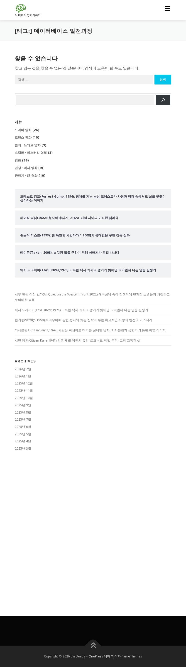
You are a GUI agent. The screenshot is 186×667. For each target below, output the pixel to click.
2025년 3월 (23, 448)
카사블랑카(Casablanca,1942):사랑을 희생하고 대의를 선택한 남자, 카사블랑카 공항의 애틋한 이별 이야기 (90, 330)
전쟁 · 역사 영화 (26, 168)
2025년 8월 (23, 412)
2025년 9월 (23, 405)
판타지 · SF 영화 (26, 175)
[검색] (163, 100)
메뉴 (166, 8)
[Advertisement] (93, 494)
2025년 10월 (24, 398)
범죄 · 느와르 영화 (28, 145)
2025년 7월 (23, 419)
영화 (18, 160)
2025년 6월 (23, 426)
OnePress (96, 656)
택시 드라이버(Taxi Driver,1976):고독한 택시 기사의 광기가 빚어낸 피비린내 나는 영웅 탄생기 (81, 310)
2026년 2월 (23, 369)
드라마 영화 (23, 130)
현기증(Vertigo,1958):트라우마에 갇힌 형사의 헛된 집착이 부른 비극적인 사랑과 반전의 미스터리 (83, 320)
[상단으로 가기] (93, 645)
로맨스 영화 (23, 137)
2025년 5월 (23, 434)
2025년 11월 (24, 390)
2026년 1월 (23, 376)
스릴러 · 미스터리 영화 (31, 152)
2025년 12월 (24, 383)
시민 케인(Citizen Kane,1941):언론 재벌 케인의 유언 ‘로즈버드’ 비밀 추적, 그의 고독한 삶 (77, 340)
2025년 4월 (23, 441)
